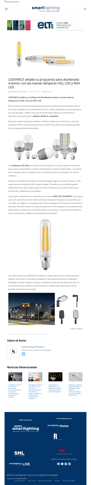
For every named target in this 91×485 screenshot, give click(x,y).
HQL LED (34, 334)
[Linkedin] (62, 464)
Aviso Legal (31, 481)
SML (25, 478)
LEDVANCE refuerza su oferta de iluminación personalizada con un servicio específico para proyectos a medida (15, 391)
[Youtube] (69, 464)
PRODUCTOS (47, 92)
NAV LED (46, 334)
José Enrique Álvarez (17, 92)
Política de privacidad (45, 481)
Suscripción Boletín (68, 481)
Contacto (57, 481)
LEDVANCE (41, 334)
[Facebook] (58, 464)
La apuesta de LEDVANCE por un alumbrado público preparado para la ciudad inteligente (55, 388)
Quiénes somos (20, 481)
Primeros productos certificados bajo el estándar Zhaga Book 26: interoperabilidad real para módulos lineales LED (75, 390)
